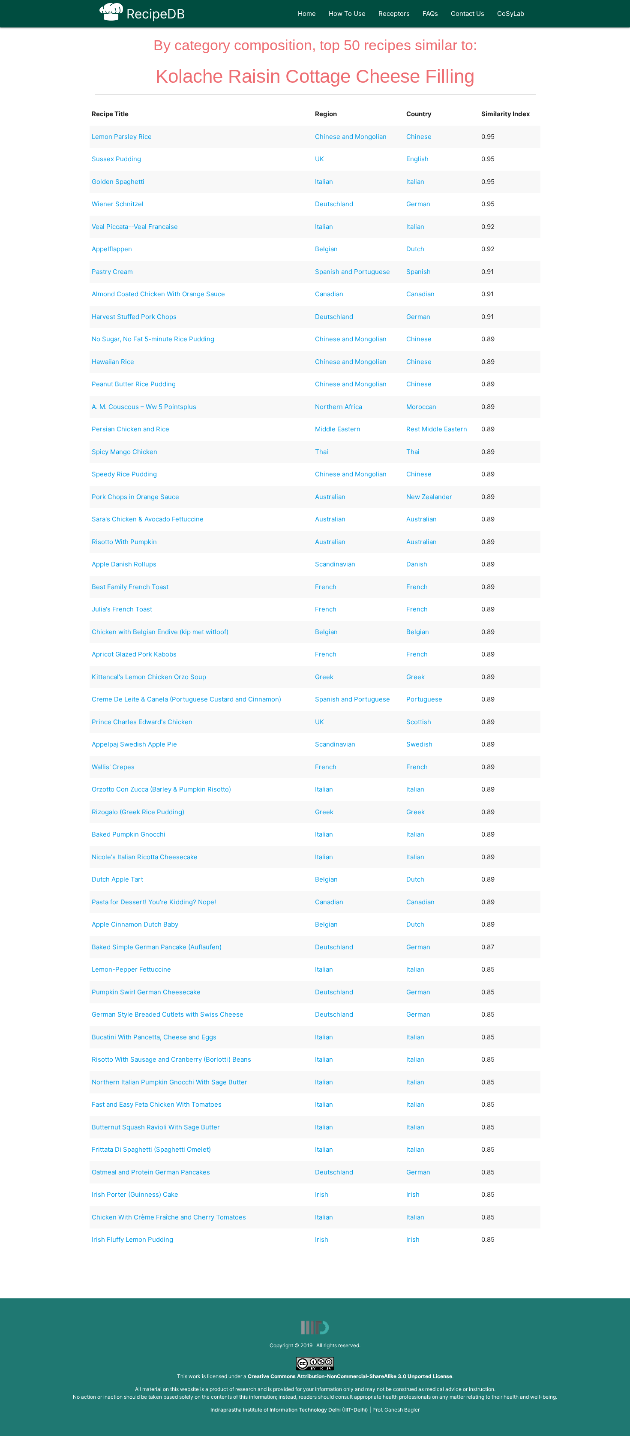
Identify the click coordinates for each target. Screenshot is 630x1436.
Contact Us (467, 13)
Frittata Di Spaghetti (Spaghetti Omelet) (151, 1149)
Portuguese (424, 699)
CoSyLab (510, 13)
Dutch (415, 249)
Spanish (418, 272)
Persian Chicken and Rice (130, 429)
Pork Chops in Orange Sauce (135, 497)
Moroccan (421, 407)
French (325, 587)
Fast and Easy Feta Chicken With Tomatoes (157, 1104)
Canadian (329, 294)
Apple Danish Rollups (124, 564)
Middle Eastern (337, 429)
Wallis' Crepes (113, 767)
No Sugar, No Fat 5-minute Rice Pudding (153, 339)
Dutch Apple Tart (117, 879)
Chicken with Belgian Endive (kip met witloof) (160, 632)
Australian (330, 497)
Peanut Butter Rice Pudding (134, 384)
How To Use (347, 13)
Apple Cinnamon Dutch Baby (135, 924)
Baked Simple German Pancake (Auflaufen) (157, 947)
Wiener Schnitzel (118, 204)
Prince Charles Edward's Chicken (142, 722)
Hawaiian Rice (113, 362)
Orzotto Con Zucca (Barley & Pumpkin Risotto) (161, 789)
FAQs (430, 13)
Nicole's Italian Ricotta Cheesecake (145, 857)
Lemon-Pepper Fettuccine (131, 969)
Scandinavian (335, 564)
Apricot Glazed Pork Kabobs (134, 654)
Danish (416, 564)
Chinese (419, 136)
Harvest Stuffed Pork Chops (134, 317)
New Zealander (429, 497)
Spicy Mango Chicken (124, 452)
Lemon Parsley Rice (122, 136)
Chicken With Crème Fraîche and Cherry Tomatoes (169, 1217)
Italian (324, 182)
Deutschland (334, 204)
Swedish (419, 744)
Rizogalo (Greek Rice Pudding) (138, 812)
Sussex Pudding (116, 159)
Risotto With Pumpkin (124, 542)
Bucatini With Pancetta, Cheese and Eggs (154, 1037)
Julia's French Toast (122, 609)
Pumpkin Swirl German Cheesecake (146, 992)
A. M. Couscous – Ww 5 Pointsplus (144, 407)
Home (307, 13)
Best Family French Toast (130, 587)
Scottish (418, 722)
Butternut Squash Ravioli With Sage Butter (156, 1127)
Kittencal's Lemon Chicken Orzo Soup (149, 677)
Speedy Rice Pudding (124, 474)
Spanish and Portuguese (352, 272)
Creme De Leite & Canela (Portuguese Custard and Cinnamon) (186, 699)
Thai (321, 452)
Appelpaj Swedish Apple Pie (134, 744)
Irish (321, 1194)
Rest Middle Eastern (436, 429)
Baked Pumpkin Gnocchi (128, 834)
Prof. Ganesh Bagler (396, 1409)
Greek (324, 677)
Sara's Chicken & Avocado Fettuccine (148, 519)
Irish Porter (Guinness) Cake (135, 1194)
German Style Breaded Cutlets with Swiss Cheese (167, 1014)
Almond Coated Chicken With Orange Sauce (158, 294)
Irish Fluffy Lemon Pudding (132, 1239)
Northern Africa (338, 407)
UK (319, 159)
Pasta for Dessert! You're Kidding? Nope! (154, 902)
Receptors (394, 13)
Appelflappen (112, 249)
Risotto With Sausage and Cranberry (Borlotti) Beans (171, 1059)
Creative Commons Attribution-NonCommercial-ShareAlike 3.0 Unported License (350, 1376)
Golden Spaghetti (118, 182)
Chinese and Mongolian (351, 136)
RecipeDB (154, 13)
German (418, 204)
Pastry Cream (112, 272)
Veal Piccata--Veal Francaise (135, 227)
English (417, 159)
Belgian (326, 249)
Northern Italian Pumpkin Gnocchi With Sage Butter (169, 1082)
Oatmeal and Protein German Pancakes (151, 1172)
